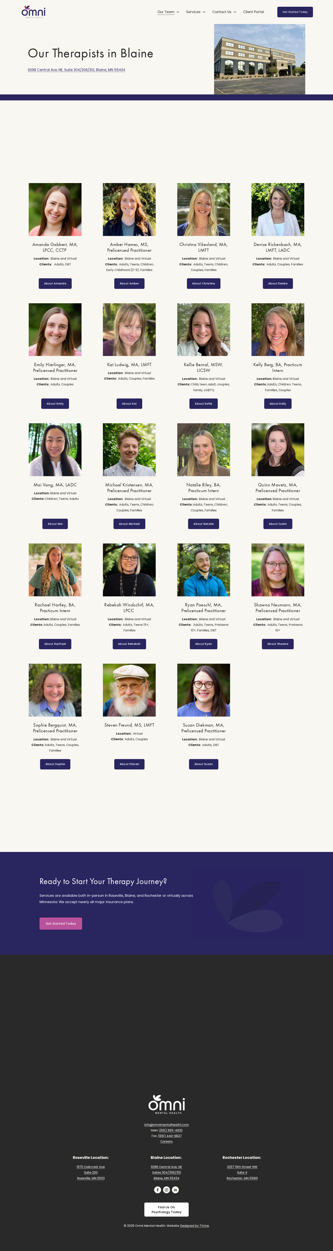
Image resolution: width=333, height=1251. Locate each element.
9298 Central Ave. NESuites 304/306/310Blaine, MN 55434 (166, 1172)
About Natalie (203, 524)
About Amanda (55, 283)
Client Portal (253, 11)
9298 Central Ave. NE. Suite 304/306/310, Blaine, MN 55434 (76, 69)
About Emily (55, 404)
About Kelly (278, 404)
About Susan (203, 764)
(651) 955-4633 (170, 1130)
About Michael (129, 524)
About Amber (129, 283)
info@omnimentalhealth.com (166, 1125)
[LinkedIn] (175, 1189)
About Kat (129, 404)
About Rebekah (129, 644)
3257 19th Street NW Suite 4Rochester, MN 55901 (242, 1172)
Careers (166, 1141)
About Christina (203, 283)
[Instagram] (166, 1189)
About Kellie (203, 404)
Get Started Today (295, 12)
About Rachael (55, 644)
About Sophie (55, 764)
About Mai (55, 524)
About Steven (129, 764)
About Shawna (277, 644)
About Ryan (203, 644)
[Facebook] (157, 1189)
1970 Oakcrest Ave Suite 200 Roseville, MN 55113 (91, 1172)
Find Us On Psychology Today (166, 1209)
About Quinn (278, 524)
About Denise (278, 283)
